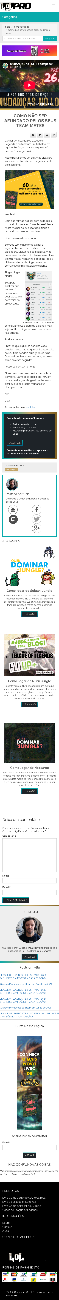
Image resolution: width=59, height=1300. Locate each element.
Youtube (30, 407)
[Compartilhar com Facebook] (33, 134)
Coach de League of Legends (20, 1209)
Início (7, 27)
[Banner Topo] (29, 51)
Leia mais (28, 614)
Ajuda (5, 1230)
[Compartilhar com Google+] (47, 134)
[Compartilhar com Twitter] (40, 134)
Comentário (9, 836)
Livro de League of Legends (19, 1201)
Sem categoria (21, 27)
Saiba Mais (29, 957)
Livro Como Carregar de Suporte (21, 1205)
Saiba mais (14, 443)
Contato (7, 1226)
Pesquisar (50, 38)
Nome (5, 876)
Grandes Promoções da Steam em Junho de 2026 (25, 1007)
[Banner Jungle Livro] (29, 1082)
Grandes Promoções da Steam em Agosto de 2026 (26, 984)
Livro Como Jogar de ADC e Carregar (24, 1197)
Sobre (6, 1222)
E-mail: (6, 1142)
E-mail (6, 887)
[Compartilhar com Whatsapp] (54, 134)
